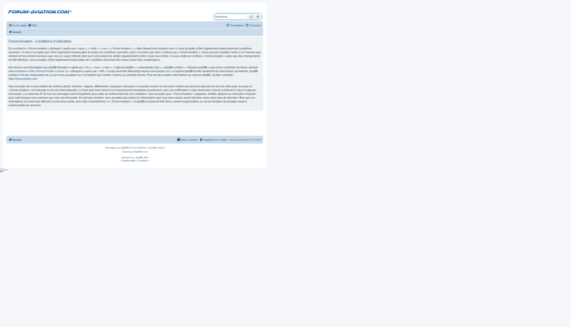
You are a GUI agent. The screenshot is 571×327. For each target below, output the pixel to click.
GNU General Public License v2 (48, 71)
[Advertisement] (135, 123)
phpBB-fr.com (141, 151)
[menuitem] (32, 25)
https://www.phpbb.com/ (22, 78)
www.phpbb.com (160, 71)
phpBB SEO (142, 157)
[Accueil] (40, 10)
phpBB (124, 147)
